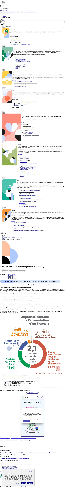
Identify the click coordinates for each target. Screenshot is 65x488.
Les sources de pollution (27, 126)
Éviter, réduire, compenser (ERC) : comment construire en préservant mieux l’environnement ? (29, 230)
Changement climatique (15, 39)
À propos (3, 15)
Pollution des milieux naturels (16, 38)
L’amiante (25, 134)
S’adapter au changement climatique (20, 86)
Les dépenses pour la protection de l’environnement (28, 166)
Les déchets (22, 176)
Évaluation (4, 207)
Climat (4, 69)
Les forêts (16, 68)
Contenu (3, 2)
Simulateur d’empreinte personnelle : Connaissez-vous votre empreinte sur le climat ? (18, 438)
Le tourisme (22, 174)
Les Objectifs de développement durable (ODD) (21, 222)
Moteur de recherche (5, 3)
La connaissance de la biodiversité (20, 59)
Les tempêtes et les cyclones (18, 105)
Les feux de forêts (17, 103)
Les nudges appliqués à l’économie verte (26, 168)
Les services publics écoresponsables (25, 198)
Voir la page (11, 34)
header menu (7, 8)
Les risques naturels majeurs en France (20, 104)
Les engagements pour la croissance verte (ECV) (27, 167)
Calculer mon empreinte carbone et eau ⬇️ (32, 392)
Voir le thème (14, 80)
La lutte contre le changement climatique (20, 84)
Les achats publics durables (23, 204)
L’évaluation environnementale (18, 228)
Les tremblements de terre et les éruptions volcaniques (23, 102)
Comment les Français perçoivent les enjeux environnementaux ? (29, 206)
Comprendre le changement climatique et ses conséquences (23, 81)
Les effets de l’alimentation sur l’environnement (26, 192)
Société (4, 177)
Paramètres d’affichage (6, 17)
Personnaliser (17, 483)
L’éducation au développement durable (25, 193)
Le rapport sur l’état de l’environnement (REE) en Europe (21, 44)
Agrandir (12, 375)
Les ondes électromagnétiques (28, 128)
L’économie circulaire (23, 162)
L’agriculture (22, 175)
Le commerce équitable (23, 165)
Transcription (25, 375)
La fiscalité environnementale (24, 158)
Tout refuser (24, 483)
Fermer (2, 19)
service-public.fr (9, 467)
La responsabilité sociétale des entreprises (25, 196)
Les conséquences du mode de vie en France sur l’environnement (29, 190)
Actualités (4, 16)
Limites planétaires (22, 203)
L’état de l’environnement (6, 26)
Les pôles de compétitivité (24, 169)
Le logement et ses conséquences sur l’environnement (27, 201)
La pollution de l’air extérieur (28, 132)
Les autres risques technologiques (19, 110)
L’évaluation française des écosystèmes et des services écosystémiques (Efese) (26, 227)
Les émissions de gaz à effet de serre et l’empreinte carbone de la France (25, 83)
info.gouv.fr (9, 466)
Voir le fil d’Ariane (3, 233)
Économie (4, 141)
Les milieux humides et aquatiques (20, 65)
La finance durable (23, 157)
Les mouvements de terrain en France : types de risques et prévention (25, 101)
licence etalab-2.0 (26, 486)
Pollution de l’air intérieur (27, 133)
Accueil (3, 235)
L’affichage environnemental (24, 164)
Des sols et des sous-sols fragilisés (20, 64)
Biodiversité (4, 45)
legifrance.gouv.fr (9, 468)
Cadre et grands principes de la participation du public (27, 195)
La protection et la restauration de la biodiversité (22, 61)
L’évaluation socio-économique (19, 225)
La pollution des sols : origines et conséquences (31, 135)
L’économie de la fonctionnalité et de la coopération (28, 163)
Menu (3, 1)
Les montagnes (17, 67)
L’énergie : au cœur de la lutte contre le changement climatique (30, 173)
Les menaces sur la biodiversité (20, 60)
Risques (4, 87)
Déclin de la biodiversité (15, 40)
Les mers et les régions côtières (20, 66)
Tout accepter (30, 483)
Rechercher (2, 8)
